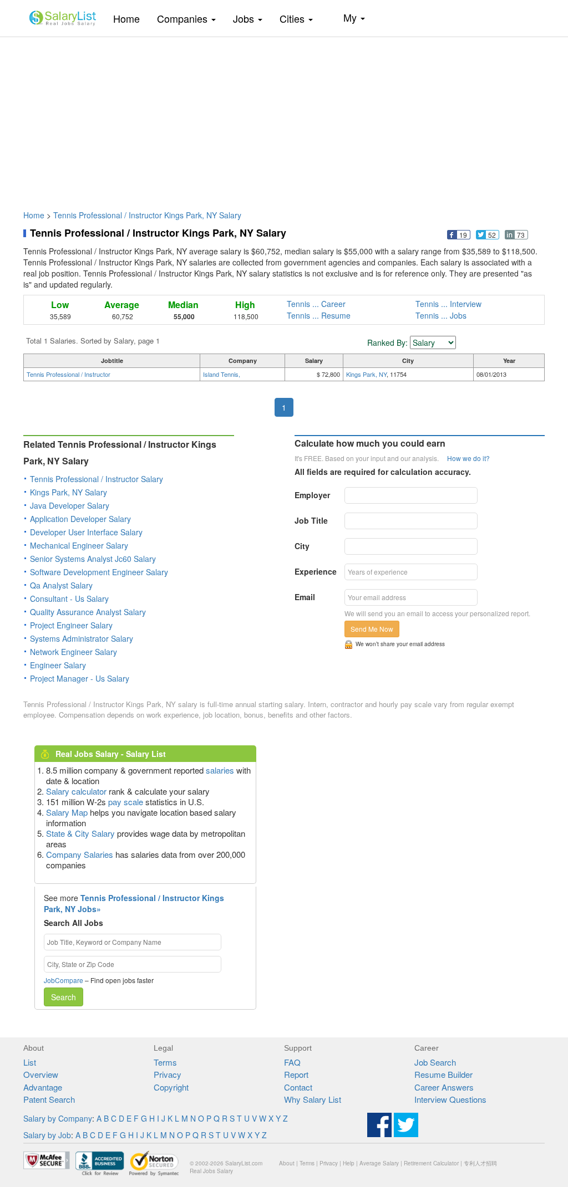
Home (130, 18)
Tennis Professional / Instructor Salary (96, 478)
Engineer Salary (58, 665)
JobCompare (63, 980)
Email (305, 596)
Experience (316, 571)
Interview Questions (450, 1099)
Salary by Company (57, 1118)
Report (296, 1074)
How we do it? (468, 458)
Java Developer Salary (69, 505)
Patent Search (49, 1099)
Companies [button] (183, 18)
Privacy (167, 1074)
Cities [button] (293, 18)
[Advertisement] (284, 118)
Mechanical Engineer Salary (79, 545)
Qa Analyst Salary (61, 585)
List (29, 1062)
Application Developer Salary (80, 518)
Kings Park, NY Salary (68, 492)
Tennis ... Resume (319, 315)
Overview (40, 1074)
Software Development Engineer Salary (99, 571)
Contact (298, 1087)
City (302, 545)
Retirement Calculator (431, 1163)
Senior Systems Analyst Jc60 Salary (93, 558)
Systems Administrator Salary (81, 638)
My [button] (351, 17)
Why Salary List (312, 1099)
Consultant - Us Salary (69, 598)
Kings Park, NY (366, 374)
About (287, 1163)
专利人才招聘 (480, 1163)
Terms (165, 1062)
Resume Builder (443, 1074)
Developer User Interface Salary (86, 532)
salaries (220, 770)
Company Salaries (79, 854)
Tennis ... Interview (448, 303)
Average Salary (379, 1163)
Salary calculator (76, 791)
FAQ (292, 1062)
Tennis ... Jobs (440, 315)
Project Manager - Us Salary (79, 678)
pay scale (125, 801)
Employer (312, 494)
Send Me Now (372, 628)
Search (63, 996)
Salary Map (67, 812)
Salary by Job (47, 1134)
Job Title (311, 520)
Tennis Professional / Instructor (68, 374)
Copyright (171, 1087)
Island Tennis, (221, 374)
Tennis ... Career (316, 303)
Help (348, 1163)
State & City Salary (80, 833)
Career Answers (444, 1087)
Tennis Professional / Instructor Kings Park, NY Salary (147, 215)
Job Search (435, 1062)
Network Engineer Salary (73, 651)
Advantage (42, 1087)
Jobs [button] (245, 18)
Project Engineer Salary (71, 625)
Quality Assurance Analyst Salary (88, 611)
